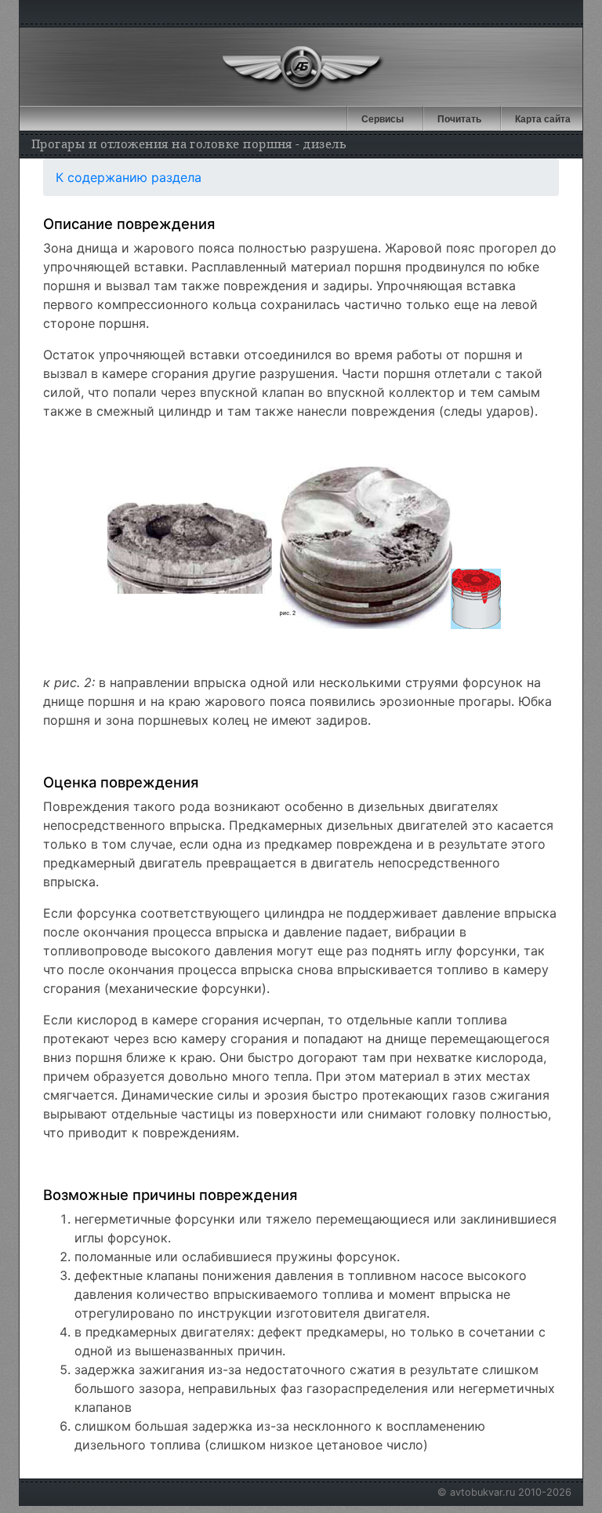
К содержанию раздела (128, 177)
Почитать (459, 119)
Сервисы (382, 119)
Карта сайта (543, 119)
